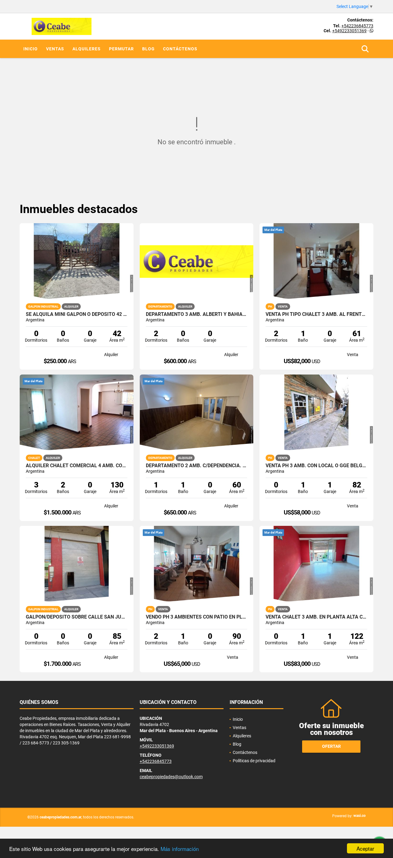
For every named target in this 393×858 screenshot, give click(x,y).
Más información (180, 848)
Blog (148, 48)
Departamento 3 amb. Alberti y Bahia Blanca (196, 314)
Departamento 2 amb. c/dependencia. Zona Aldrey (196, 465)
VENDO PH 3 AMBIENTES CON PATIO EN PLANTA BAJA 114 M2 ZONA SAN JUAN (196, 617)
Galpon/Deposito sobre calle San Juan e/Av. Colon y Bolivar (76, 617)
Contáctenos (180, 48)
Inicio (30, 48)
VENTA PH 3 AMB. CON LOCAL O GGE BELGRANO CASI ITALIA (316, 465)
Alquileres (86, 48)
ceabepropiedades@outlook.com (171, 776)
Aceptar (365, 848)
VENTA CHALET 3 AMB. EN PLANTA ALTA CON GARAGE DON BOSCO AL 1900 (316, 617)
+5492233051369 (349, 30)
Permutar (121, 48)
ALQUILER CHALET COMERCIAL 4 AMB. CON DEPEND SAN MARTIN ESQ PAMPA (76, 465)
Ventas (55, 48)
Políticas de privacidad (254, 760)
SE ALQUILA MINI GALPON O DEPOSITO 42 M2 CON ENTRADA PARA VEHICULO (76, 314)
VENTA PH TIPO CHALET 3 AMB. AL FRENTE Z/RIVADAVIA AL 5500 (316, 314)
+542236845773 (357, 25)
